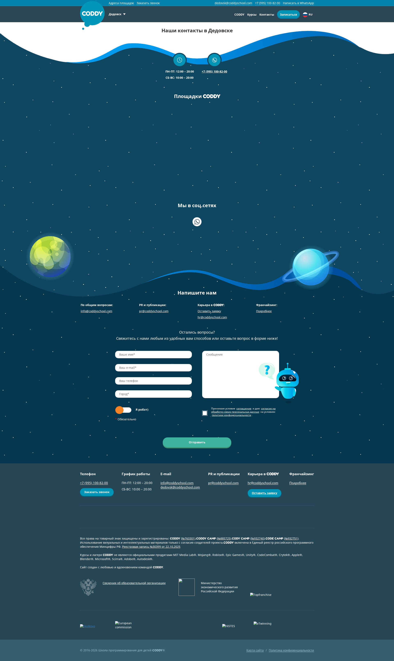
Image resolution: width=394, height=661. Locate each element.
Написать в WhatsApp (298, 3)
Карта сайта (255, 650)
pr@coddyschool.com (153, 311)
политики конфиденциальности (231, 415)
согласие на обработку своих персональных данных (243, 410)
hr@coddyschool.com (212, 317)
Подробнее (264, 311)
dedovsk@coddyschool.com (233, 3)
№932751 (291, 538)
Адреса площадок (121, 3)
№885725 (224, 538)
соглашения (243, 408)
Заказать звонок (148, 3)
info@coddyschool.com (96, 311)
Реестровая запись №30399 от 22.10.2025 (151, 547)
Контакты (266, 14)
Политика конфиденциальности (291, 650)
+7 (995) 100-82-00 (267, 3)
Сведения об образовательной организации (134, 583)
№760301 (188, 538)
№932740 (257, 538)
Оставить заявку (209, 311)
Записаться (288, 14)
